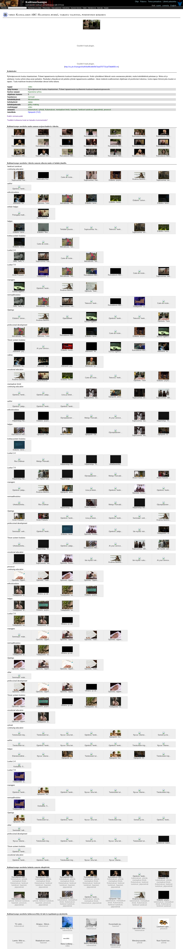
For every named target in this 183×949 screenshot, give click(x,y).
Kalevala (100, 8)
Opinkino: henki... (19, 189)
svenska (165, 6)
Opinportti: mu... (115, 737)
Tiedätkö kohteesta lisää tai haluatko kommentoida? (27, 120)
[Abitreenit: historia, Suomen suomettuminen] (91, 350)
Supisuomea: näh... (163, 398)
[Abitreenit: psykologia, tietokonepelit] (19, 350)
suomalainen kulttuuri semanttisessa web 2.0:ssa (44, 5)
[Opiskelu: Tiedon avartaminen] (43, 579)
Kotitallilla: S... (19, 767)
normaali (31, 97)
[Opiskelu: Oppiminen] (91, 579)
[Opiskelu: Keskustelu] (139, 491)
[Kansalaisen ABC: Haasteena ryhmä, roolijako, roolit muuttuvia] (163, 154)
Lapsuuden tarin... (140, 928)
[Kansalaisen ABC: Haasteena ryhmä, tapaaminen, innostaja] (43, 144)
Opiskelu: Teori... (91, 291)
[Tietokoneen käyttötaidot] (19, 733)
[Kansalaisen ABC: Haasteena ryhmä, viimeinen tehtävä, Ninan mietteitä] (43, 875)
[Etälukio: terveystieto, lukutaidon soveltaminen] (19, 448)
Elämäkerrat (92, 8)
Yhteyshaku (46, 8)
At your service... (43, 348)
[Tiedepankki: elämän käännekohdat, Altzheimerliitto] (163, 532)
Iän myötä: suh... (43, 479)
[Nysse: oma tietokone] (67, 733)
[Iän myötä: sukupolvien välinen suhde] (140, 559)
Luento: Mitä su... (19, 941)
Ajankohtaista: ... (43, 218)
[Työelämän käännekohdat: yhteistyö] (163, 841)
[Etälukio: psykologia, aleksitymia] (43, 419)
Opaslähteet (67, 318)
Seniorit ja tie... (164, 735)
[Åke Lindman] (19, 460)
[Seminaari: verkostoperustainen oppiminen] (140, 516)
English (173, 6)
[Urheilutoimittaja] (115, 463)
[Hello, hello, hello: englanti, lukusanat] (19, 260)
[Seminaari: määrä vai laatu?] (19, 635)
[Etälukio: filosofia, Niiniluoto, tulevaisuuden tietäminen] (43, 231)
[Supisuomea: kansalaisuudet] (43, 260)
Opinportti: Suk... (115, 899)
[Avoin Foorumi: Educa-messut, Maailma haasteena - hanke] (91, 505)
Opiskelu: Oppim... (19, 580)
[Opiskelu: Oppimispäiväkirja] (19, 579)
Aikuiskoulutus (33, 99)
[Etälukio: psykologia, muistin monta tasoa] (91, 593)
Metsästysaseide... (139, 941)
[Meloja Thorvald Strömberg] (91, 416)
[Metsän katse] (115, 943)
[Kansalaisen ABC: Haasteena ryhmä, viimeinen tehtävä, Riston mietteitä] (19, 144)
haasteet (74, 110)
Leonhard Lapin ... (164, 927)
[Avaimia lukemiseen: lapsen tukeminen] (139, 177)
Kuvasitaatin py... (115, 924)
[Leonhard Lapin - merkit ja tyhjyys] (163, 925)
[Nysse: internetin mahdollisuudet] (140, 733)
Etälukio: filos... (43, 232)
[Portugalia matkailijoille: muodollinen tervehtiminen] (19, 213)
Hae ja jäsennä (56, 8)
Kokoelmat (66, 8)
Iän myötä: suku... (139, 560)
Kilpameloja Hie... (19, 421)
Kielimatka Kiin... (43, 179)
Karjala (106, 8)
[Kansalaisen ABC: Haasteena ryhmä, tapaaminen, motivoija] (67, 154)
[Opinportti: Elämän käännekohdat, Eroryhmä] (163, 433)
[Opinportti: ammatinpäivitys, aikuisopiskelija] (115, 395)
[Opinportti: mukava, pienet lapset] (115, 735)
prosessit (107, 110)
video (30, 87)
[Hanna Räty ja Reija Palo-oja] (67, 927)
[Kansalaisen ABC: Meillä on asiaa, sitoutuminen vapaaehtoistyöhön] (19, 433)
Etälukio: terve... (91, 203)
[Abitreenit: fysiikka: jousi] (43, 364)
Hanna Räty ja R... (67, 928)
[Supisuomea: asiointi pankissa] (163, 179)
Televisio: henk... (115, 229)
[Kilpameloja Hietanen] (19, 419)
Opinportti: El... (164, 434)
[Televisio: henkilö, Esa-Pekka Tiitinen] (116, 228)
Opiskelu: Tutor (43, 203)
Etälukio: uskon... (139, 200)
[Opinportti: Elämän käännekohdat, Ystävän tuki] (43, 433)
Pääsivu (143, 2)
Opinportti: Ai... (67, 758)
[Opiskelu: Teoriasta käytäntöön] (91, 289)
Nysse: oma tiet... (67, 735)
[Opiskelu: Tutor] (43, 202)
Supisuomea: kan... (43, 261)
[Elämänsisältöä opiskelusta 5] (19, 754)
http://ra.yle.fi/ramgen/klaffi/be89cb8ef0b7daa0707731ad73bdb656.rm (91, 67)
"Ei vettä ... (19, 924)
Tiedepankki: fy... (43, 276)
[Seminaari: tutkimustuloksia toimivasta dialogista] (19, 829)
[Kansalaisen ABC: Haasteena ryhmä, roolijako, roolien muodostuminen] (91, 144)
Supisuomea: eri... (139, 398)
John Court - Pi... (91, 927)
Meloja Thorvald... (91, 418)
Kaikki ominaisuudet (15, 116)
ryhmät (41, 110)
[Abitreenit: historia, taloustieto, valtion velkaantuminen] (19, 202)
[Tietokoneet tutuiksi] (43, 733)
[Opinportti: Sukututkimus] (115, 897)
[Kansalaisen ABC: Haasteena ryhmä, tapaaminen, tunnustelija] (19, 154)
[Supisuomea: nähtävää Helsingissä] (163, 396)
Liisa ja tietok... (67, 395)
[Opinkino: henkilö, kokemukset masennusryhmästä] (19, 187)
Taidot (85, 8)
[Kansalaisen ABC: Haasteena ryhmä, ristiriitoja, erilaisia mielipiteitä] (19, 134)
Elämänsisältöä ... (19, 756)
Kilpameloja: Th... (164, 421)
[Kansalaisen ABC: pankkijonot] (115, 273)
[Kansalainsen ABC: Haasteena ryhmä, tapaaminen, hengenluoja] (91, 134)
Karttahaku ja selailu (34, 8)
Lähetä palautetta (169, 2)
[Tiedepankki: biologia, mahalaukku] (19, 594)
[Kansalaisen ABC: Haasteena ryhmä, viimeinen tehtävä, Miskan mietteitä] (163, 134)
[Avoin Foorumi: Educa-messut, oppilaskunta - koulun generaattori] (163, 476)
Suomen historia (76, 8)
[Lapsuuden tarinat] (139, 927)
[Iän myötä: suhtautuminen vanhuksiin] (43, 477)
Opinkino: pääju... (43, 395)
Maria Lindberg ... (67, 944)
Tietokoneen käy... (19, 735)
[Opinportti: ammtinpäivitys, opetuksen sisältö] (67, 491)
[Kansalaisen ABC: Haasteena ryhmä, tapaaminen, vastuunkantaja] (115, 134)
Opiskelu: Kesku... (139, 493)
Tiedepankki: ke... (67, 595)
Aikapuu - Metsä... (43, 924)
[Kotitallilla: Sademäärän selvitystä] (19, 765)
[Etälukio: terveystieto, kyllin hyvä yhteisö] (91, 202)
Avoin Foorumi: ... (19, 275)
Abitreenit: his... (19, 203)
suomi (158, 6)
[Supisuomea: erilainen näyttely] (139, 396)
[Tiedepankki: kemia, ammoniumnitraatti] (67, 594)
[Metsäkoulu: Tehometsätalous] (67, 202)
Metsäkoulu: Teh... (67, 203)
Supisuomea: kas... (19, 180)
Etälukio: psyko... (115, 180)
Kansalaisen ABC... (19, 136)
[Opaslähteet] (67, 317)
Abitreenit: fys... (43, 366)
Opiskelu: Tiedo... (43, 580)
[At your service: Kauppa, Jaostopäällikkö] (116, 416)
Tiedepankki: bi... (19, 595)
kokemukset (33, 110)
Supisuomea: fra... (91, 229)
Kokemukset (50, 110)
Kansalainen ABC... (67, 146)
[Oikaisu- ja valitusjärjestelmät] (43, 592)
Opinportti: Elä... (43, 434)
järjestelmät (98, 110)
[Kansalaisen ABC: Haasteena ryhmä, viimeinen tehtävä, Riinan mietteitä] (43, 154)
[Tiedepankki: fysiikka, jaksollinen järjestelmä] (43, 275)
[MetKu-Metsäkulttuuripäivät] (91, 942)
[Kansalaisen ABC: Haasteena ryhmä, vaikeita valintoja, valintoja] (43, 134)
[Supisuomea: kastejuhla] (19, 179)
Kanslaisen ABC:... (139, 146)
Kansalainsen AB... (91, 136)
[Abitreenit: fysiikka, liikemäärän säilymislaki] (91, 364)
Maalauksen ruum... (43, 941)
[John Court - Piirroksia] (91, 925)
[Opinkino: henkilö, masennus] (19, 393)
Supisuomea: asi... (163, 180)
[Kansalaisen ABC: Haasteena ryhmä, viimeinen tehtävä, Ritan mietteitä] (115, 875)
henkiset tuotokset (85, 110)
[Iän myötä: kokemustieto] (140, 530)
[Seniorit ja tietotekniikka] (164, 733)
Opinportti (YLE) (34, 112)
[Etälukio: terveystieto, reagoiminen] (163, 202)
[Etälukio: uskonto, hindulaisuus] (140, 199)
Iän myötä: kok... (139, 531)
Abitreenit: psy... (19, 351)
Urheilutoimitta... (115, 464)
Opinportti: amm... (116, 397)
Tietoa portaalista (154, 2)
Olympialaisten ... (67, 418)
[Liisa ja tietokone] (67, 393)
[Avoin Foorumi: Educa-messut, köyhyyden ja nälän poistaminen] (67, 433)
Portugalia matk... (19, 215)
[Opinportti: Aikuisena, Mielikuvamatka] (67, 756)
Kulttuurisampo (36, 2)
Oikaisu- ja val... (43, 594)
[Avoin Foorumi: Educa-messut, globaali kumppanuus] (19, 273)
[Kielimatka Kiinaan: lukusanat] (43, 177)
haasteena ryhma (34, 92)
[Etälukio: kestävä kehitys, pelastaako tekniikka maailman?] (67, 349)
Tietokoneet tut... (43, 735)
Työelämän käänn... (163, 843)
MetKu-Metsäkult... (91, 943)
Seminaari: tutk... (19, 830)
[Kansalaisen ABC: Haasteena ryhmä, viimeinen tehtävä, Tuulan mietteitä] (139, 154)
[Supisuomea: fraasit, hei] (91, 228)
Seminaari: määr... (19, 637)
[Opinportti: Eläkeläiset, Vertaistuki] (91, 433)
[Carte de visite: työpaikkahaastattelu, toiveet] (67, 176)
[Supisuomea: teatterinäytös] (91, 396)
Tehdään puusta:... (67, 229)
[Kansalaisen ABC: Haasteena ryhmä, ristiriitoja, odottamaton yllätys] (139, 134)
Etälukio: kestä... (115, 202)
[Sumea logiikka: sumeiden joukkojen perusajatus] (19, 290)
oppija (30, 102)
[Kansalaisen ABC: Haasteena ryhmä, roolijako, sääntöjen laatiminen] (67, 134)
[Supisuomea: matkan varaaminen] (91, 179)
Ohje (137, 2)
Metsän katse (115, 945)
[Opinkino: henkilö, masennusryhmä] (43, 744)
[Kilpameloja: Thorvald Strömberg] (163, 419)
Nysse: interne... (139, 735)
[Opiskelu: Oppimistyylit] (67, 579)
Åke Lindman (19, 461)
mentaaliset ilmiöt (63, 110)
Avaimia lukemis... (139, 179)
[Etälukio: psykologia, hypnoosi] (115, 179)
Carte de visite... (67, 177)
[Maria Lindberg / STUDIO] (67, 942)
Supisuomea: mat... (91, 180)
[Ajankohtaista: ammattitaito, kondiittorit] (43, 216)
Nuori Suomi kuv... (164, 941)
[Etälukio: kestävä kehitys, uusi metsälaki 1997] (115, 201)
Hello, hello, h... (19, 261)
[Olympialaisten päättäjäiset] (67, 416)
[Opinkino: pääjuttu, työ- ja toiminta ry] (43, 393)
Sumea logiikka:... (19, 291)
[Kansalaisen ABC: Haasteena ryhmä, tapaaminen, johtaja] (115, 144)
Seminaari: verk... (140, 518)
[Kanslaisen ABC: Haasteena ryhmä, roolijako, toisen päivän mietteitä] (139, 144)
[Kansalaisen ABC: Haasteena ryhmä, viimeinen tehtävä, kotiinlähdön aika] (163, 144)
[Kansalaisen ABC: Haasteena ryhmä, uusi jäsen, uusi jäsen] (115, 154)
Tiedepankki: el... (163, 533)
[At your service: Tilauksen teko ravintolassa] (43, 347)
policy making (33, 105)
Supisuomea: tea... (91, 398)
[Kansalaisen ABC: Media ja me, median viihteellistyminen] (91, 273)
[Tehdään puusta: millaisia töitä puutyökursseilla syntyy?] (67, 228)
